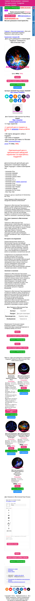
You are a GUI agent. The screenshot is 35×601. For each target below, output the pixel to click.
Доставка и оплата (10, 3)
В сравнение (17, 87)
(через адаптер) (21, 181)
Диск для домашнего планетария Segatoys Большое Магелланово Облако (17, 472)
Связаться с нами (13, 569)
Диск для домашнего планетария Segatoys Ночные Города (24, 377)
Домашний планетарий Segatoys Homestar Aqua (11, 377)
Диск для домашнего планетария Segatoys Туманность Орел (24, 435)
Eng (6, 10)
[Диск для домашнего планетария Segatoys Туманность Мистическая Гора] (17, 69)
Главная (7, 1)
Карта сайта (11, 571)
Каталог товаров (16, 1)
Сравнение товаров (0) (11, 37)
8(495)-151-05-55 (25, 7)
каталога (15, 129)
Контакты (7, 5)
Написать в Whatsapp (11, 7)
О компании (20, 3)
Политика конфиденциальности (16, 582)
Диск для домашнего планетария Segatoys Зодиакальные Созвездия (11, 435)
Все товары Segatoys (17, 92)
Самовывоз (25, 1)
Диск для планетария (17, 31)
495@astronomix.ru (24, 16)
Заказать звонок (10, 15)
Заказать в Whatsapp (16, 84)
